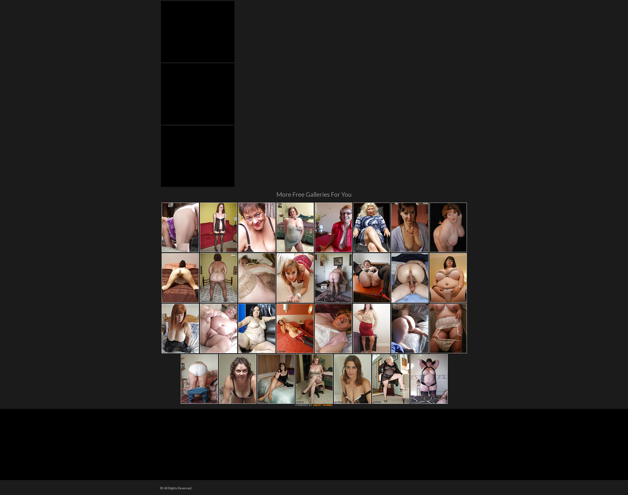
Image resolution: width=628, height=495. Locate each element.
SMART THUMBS (323, 405)
